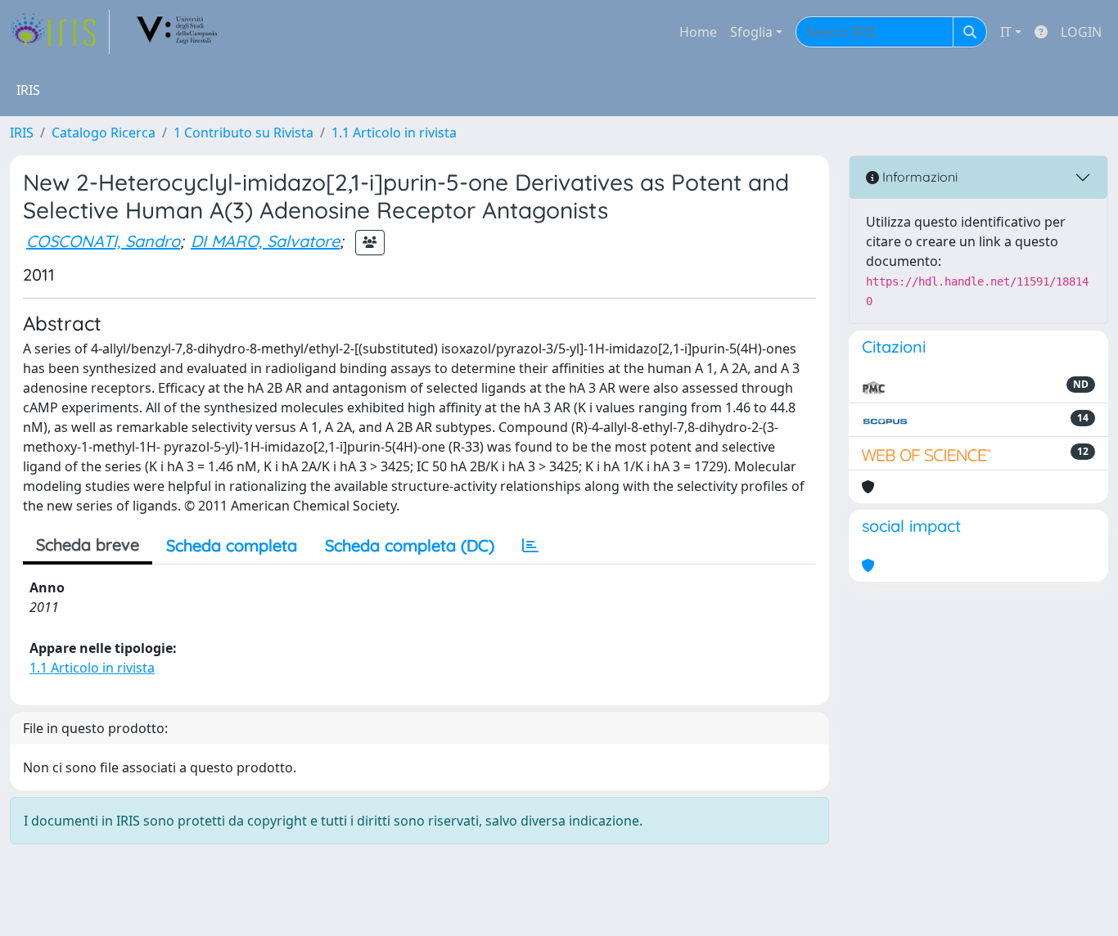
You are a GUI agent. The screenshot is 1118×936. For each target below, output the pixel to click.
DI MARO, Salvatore (265, 241)
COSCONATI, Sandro (103, 241)
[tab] (530, 546)
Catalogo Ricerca (104, 133)
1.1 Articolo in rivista (394, 133)
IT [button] (1006, 32)
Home (698, 32)
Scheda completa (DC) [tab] (409, 545)
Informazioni (918, 177)
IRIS (22, 133)
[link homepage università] (177, 32)
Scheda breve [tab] (87, 544)
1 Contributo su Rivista (243, 133)
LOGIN (1081, 32)
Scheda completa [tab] (231, 545)
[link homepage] (60, 32)
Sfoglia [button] (751, 32)
